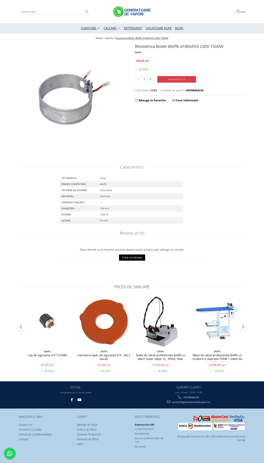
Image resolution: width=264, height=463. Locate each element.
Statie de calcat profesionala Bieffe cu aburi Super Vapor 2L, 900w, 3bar (160, 357)
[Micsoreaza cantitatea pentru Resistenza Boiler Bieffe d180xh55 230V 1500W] (138, 79)
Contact (23, 439)
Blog (179, 28)
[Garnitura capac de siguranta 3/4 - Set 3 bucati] (103, 322)
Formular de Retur (88, 439)
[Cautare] (86, 11)
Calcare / (110, 38)
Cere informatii (186, 100)
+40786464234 (190, 397)
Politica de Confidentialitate (35, 434)
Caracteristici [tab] (132, 167)
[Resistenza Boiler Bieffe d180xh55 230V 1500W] (74, 97)
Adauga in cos (177, 79)
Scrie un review (132, 257)
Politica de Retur (87, 429)
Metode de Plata (87, 425)
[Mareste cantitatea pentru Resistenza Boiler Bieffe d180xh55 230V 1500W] (150, 79)
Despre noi (25, 425)
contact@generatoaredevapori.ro (190, 402)
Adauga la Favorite (152, 100)
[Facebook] (71, 399)
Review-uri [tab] (132, 233)
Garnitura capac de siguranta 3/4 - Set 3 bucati (103, 357)
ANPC (80, 444)
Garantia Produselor (89, 434)
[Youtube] (79, 399)
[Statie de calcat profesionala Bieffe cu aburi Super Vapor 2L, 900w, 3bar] (160, 322)
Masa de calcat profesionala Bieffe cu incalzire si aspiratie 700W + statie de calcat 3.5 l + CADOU (217, 357)
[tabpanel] (74, 97)
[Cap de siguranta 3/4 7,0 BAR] (47, 321)
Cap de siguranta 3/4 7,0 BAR (47, 355)
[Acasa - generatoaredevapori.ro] (132, 11)
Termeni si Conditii (30, 429)
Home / (100, 38)
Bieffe (138, 52)
